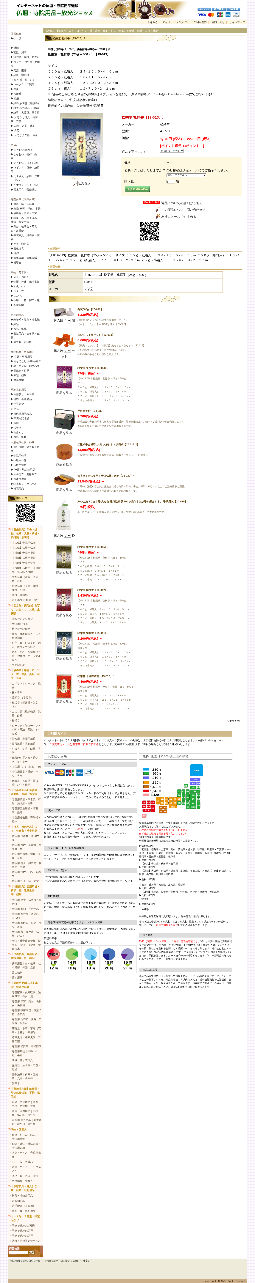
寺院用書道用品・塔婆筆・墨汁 (25, 810)
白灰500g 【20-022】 (90, 309)
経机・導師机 (21, 75)
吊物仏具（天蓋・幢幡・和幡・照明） (26, 587)
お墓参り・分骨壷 (22, 394)
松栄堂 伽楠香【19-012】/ (92, 590)
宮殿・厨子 (19, 52)
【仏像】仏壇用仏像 (23, 547)
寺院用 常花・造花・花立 (26, 766)
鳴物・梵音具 (19, 1129)
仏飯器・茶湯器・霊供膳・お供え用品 (25, 782)
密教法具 (17, 248)
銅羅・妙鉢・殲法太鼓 (25, 281)
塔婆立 (16, 262)
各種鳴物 (17, 305)
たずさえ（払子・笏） (25, 184)
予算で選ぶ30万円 (22, 1235)
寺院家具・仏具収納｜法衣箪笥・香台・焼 (26, 994)
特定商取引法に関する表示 (62, 1260)
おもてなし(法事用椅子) (26, 361)
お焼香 (16, 93)
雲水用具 (17, 977)
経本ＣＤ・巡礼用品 (24, 483)
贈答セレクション (22, 618)
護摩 (15, 253)
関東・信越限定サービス (26, 1240)
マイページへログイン (176, 22)
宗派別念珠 (19, 478)
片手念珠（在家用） (23, 1205)
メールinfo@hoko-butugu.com (168, 94)
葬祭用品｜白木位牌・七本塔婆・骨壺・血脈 (26, 965)
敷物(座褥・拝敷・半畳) (26, 208)
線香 (15, 98)
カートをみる (150, 22)
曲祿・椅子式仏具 (22, 203)
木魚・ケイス (20, 286)
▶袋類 (15, 423)
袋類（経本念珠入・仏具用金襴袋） (26, 635)
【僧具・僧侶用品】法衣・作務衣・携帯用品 (24, 828)
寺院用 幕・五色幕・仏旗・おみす (25, 933)
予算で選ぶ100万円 (23, 1225)
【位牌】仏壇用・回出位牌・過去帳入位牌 (26, 570)
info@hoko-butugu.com (209, 740)
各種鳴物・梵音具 (22, 1180)
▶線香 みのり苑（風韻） (25, 107)
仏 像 (16, 38)
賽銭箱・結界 (20, 370)
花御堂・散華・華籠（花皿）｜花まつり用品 (26, 1030)
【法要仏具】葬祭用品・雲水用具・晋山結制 (25, 956)
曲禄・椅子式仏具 (22, 1060)
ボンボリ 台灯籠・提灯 (25, 599)
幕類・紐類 (19, 375)
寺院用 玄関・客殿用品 (25, 908)
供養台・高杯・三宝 (24, 213)
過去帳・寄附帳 (21, 342)
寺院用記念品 (20, 418)
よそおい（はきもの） (25, 162)
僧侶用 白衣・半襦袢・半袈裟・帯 (26, 847)
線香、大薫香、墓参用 (25, 112)
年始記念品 (18, 664)
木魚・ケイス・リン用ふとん (26, 1168)
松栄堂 (16, 720)
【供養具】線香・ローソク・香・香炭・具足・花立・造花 (25, 674)
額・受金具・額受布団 (25, 365)
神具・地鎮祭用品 (23, 469)
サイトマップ (237, 22)
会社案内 (85, 1260)
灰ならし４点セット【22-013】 (96, 334)
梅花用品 (17, 488)
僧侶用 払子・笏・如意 (25, 881)
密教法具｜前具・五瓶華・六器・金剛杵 (25, 1076)
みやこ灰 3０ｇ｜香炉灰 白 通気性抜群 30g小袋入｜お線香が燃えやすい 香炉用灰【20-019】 (132, 501)
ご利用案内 (200, 22)
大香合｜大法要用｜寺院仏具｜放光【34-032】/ (105, 475)
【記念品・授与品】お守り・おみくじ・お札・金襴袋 (25, 609)
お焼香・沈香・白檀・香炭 (26, 750)
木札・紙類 (19, 436)
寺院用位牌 (19, 455)
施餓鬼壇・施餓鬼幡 (24, 257)
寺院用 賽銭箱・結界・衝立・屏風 (26, 924)
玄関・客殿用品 (21, 356)
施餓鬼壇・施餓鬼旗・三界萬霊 (26, 1039)
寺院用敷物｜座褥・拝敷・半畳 (25, 1053)
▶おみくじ (17, 432)
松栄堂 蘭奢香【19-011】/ (92, 633)
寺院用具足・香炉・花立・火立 (25, 773)
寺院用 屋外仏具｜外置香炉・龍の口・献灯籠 (26, 1122)
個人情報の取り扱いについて (27, 1260)
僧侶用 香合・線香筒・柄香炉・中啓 (26, 865)
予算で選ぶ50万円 (22, 1230)
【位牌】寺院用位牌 (23, 562)
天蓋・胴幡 (19, 70)
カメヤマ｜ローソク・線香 (26, 685)
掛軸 (15, 47)
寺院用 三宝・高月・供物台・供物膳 (26, 1003)
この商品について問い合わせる (183, 210)
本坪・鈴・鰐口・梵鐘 (25, 1175)
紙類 (15, 324)
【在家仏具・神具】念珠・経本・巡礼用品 (24, 1188)
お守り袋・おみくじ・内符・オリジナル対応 (26, 644)
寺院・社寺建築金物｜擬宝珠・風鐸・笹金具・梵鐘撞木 (26, 944)
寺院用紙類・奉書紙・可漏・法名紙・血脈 (26, 801)
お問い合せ (218, 22)
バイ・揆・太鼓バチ (23, 1161)
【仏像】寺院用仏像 (23, 542)
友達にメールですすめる (178, 216)
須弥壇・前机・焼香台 (25, 57)
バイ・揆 (17, 291)
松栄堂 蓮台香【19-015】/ (92, 546)
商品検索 (14, 1248)
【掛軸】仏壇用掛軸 (23, 557)
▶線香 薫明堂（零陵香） (25, 103)
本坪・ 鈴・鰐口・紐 (25, 300)
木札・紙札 (19, 328)
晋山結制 (17, 972)
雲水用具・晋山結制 (24, 189)
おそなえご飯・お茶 (24, 135)
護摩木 (16, 1083)
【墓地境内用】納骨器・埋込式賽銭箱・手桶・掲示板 (25, 1092)
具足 (15, 130)
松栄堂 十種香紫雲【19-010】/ (95, 676)
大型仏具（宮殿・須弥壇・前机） (25, 579)
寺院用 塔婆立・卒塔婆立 (26, 1046)
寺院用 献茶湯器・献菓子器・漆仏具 (26, 1012)
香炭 (15, 89)
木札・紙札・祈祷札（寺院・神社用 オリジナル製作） (26, 655)
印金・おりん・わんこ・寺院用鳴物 (26, 1136)
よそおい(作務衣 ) (22, 149)
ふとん (16, 295)
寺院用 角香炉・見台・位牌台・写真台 (26, 1021)
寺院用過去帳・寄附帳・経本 (26, 819)
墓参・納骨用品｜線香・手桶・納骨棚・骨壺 (26, 1103)
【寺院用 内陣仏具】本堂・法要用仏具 (24, 984)
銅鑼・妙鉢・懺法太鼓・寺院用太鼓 (26, 1145)
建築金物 (17, 379)
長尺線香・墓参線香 (23, 743)
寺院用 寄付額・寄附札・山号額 (26, 915)
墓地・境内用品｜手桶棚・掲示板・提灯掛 (25, 1113)
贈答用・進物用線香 (23, 738)
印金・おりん (20, 277)
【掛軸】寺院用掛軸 (23, 552)
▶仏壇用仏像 (19, 460)
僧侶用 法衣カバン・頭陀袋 (26, 874)
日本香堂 (17, 692)
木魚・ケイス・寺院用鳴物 (26, 1154)
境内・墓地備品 (21, 399)
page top (235, 720)
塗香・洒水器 (20, 243)
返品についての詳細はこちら (182, 203)
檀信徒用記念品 (21, 413)
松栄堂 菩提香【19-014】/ (92, 368)
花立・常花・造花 (23, 125)
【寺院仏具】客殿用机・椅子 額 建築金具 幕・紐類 (25, 890)
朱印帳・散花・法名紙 (25, 319)
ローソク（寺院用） (24, 84)
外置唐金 (17, 403)
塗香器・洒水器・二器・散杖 (26, 1067)
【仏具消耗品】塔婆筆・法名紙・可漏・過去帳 (25, 792)
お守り (16, 427)
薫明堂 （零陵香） (23, 697)
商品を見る (64, 393)
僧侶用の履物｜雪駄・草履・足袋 (26, 856)
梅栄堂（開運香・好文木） (25, 704)
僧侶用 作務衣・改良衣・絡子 (26, 838)
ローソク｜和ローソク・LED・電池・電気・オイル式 (26, 729)
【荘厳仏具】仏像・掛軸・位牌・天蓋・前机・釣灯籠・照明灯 (25, 533)
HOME (49, 30)
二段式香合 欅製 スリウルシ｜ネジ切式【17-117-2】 (108, 444)
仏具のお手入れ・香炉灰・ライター (25, 759)
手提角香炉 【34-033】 (91, 410)
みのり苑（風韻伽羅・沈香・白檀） (26, 713)
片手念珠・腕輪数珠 (24, 474)
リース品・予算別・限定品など (25, 1218)
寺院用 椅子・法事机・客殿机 (26, 901)
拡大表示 (84, 183)
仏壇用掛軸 (19, 464)
